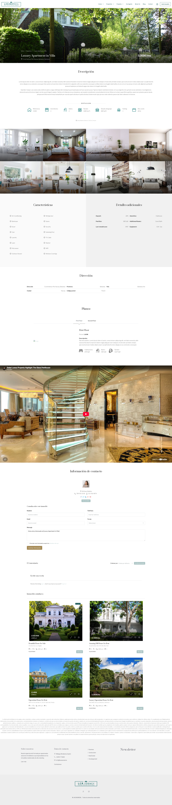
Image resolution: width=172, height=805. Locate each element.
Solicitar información (34, 548)
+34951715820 (60, 757)
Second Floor (92, 320)
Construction (92, 752)
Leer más (23, 761)
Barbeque (15, 221)
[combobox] (116, 523)
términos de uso (54, 543)
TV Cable (48, 237)
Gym (13, 232)
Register (64, 584)
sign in (43, 584)
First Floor (79, 320)
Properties (109, 4)
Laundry (14, 237)
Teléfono (90, 510)
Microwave (15, 248)
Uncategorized (93, 759)
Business (91, 749)
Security (48, 226)
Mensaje (29, 527)
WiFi (47, 248)
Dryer (13, 226)
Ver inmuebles (86, 500)
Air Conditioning (16, 216)
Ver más (79, 652)
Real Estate (92, 756)
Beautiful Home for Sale (37, 644)
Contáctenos (57, 764)
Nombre (29, 510)
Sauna (47, 221)
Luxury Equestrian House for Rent (101, 700)
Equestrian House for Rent (38, 700)
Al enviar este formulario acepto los (44, 543)
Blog (144, 4)
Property (119, 4)
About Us (137, 4)
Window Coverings (51, 253)
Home (100, 4)
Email (28, 519)
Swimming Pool (50, 232)
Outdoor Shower (17, 253)
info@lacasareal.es (61, 760)
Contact (150, 4)
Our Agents (129, 4)
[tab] (150, 15)
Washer (48, 243)
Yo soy (89, 519)
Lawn (13, 243)
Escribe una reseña (139, 563)
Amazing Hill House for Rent (99, 644)
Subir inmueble (165, 4)
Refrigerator (49, 216)
